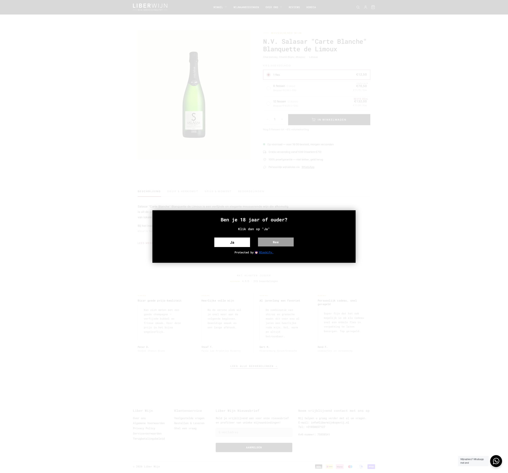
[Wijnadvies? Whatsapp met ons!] (496, 461)
